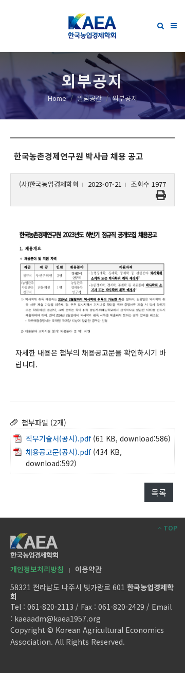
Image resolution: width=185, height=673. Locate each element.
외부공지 (125, 98)
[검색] (160, 24)
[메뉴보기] (173, 24)
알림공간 (89, 98)
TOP (169, 527)
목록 (158, 492)
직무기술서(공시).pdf (58, 438)
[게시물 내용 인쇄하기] (161, 195)
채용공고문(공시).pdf (58, 452)
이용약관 (88, 569)
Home (57, 98)
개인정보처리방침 (37, 569)
